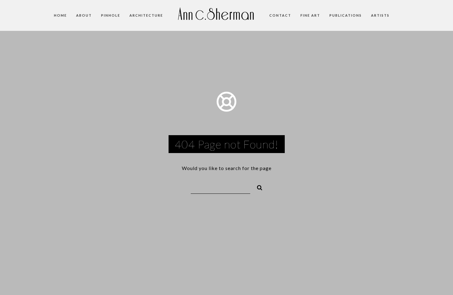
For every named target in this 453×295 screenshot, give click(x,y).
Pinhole (110, 15)
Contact (280, 15)
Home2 (216, 18)
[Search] (257, 187)
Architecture (146, 15)
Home (60, 15)
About (84, 15)
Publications (345, 15)
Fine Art (310, 15)
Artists (380, 15)
